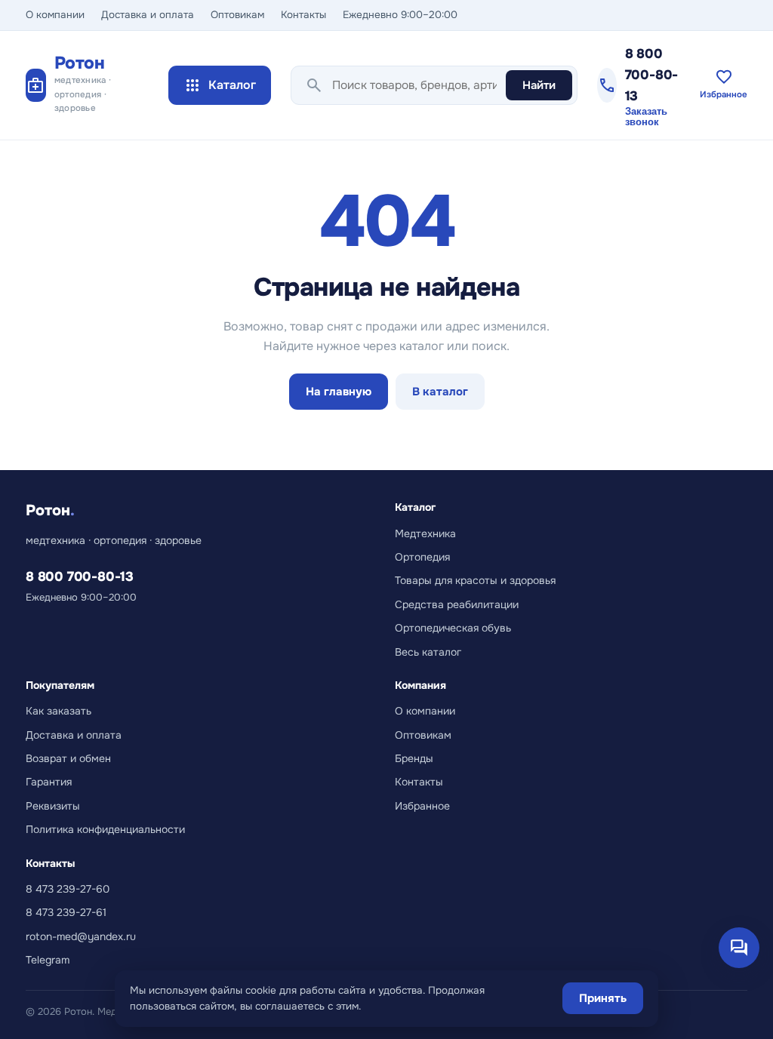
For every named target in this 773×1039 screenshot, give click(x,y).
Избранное (422, 806)
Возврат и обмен (68, 758)
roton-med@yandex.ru (81, 936)
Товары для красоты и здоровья (475, 580)
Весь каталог (428, 652)
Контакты (303, 14)
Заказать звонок (646, 117)
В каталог (440, 391)
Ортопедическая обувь (453, 628)
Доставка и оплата (147, 14)
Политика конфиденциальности (105, 829)
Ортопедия (422, 557)
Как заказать (58, 711)
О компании (55, 14)
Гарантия (49, 781)
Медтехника (425, 533)
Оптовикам (237, 14)
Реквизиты (53, 806)
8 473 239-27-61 (66, 912)
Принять (603, 998)
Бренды (414, 758)
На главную (338, 391)
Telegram (47, 960)
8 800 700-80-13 (652, 74)
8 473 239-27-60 (67, 889)
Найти (539, 85)
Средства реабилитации (457, 604)
